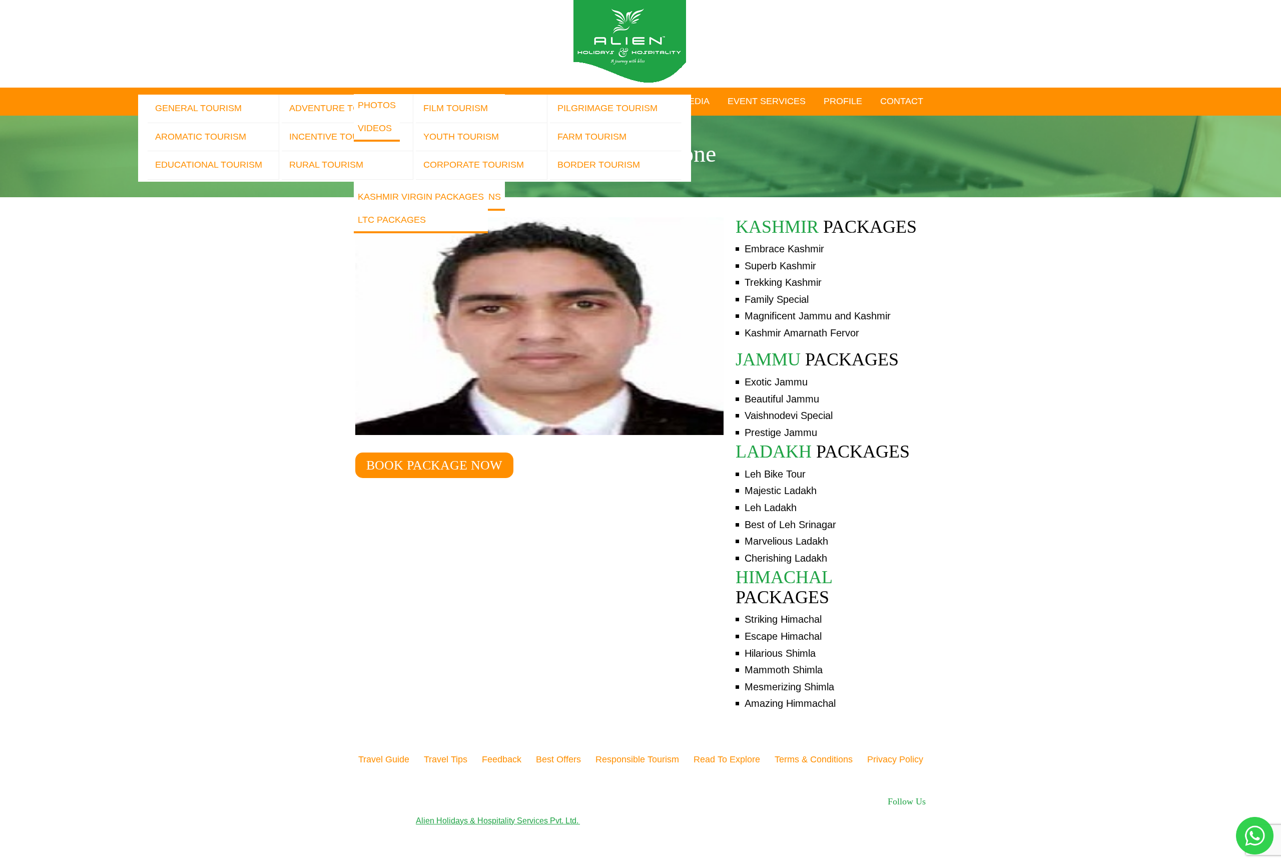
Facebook (832, 814)
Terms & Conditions (814, 759)
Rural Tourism (326, 165)
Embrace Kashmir (784, 248)
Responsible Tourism (637, 759)
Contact (901, 101)
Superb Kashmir (780, 265)
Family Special (777, 299)
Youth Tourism (461, 137)
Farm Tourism (591, 137)
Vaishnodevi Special (789, 415)
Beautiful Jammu (782, 398)
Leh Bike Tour (775, 474)
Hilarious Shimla (780, 653)
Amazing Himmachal (790, 703)
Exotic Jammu (776, 381)
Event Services (767, 101)
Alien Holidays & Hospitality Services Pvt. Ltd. (498, 820)
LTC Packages (392, 220)
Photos (377, 105)
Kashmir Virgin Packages (421, 197)
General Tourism (198, 108)
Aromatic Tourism (200, 137)
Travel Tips (445, 759)
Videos (375, 128)
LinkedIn (903, 814)
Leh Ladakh (771, 507)
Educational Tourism (208, 165)
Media (695, 101)
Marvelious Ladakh (786, 541)
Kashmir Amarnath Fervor (802, 332)
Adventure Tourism (339, 108)
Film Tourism (455, 108)
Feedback (501, 759)
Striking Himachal (783, 619)
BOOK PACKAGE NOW (434, 465)
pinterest (885, 814)
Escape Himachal (783, 636)
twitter (852, 814)
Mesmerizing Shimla (789, 686)
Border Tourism (598, 165)
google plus (866, 814)
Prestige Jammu (781, 432)
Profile (843, 101)
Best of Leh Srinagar (790, 524)
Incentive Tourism (335, 137)
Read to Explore (727, 759)
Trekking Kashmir (783, 282)
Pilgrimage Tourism (607, 108)
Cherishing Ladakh (786, 558)
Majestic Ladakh (781, 490)
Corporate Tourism (473, 165)
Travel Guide (383, 759)
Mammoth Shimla (784, 669)
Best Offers (558, 759)
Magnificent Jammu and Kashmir (818, 315)
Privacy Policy (895, 759)
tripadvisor (919, 814)
